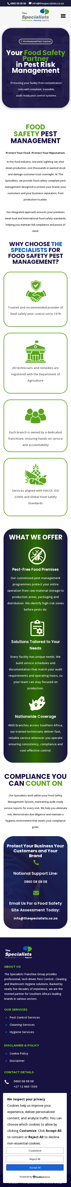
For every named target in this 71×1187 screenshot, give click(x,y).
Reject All (35, 1159)
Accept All (35, 1167)
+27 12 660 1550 (25, 1086)
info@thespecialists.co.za (36, 918)
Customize (35, 1150)
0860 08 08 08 (35, 881)
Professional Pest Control (37, 41)
